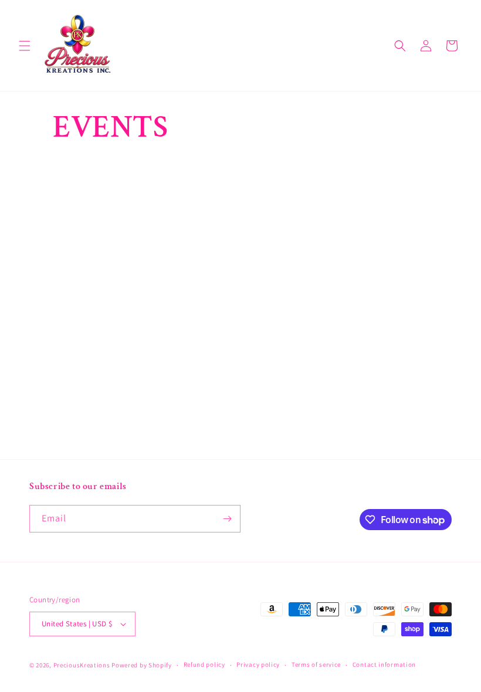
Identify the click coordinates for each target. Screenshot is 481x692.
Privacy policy (258, 664)
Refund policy (204, 664)
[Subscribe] (227, 518)
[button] (25, 46)
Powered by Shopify (141, 665)
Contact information (384, 664)
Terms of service (316, 664)
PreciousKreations (81, 665)
